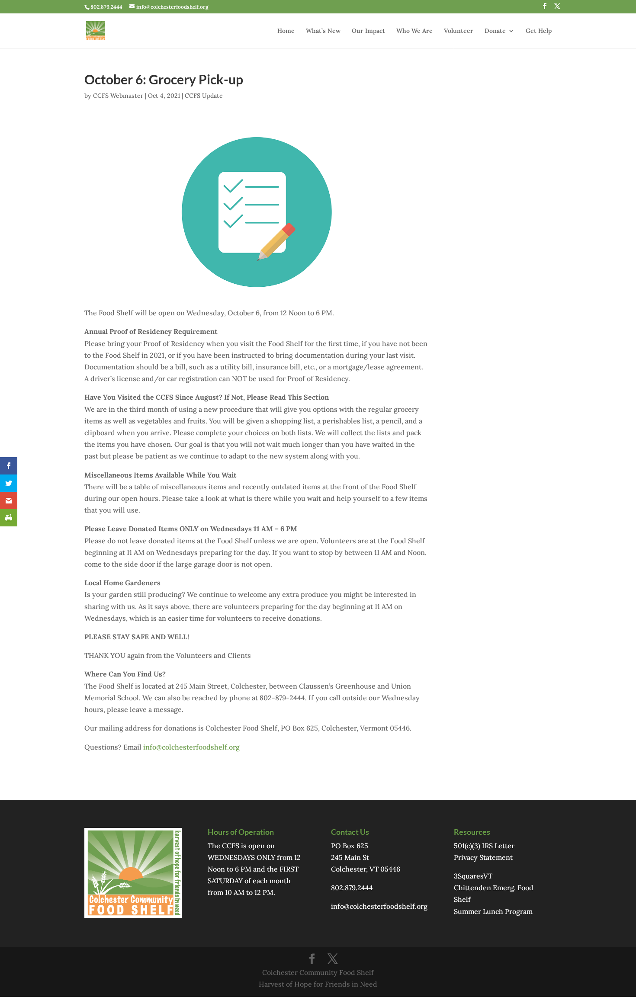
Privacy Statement (483, 857)
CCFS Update (204, 95)
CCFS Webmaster (118, 95)
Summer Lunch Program (493, 911)
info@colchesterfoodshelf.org (191, 747)
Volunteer (458, 31)
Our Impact (368, 31)
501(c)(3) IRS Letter (484, 845)
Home (286, 31)
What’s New (323, 31)
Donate (495, 31)
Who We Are (414, 31)
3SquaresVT (473, 876)
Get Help (539, 31)
